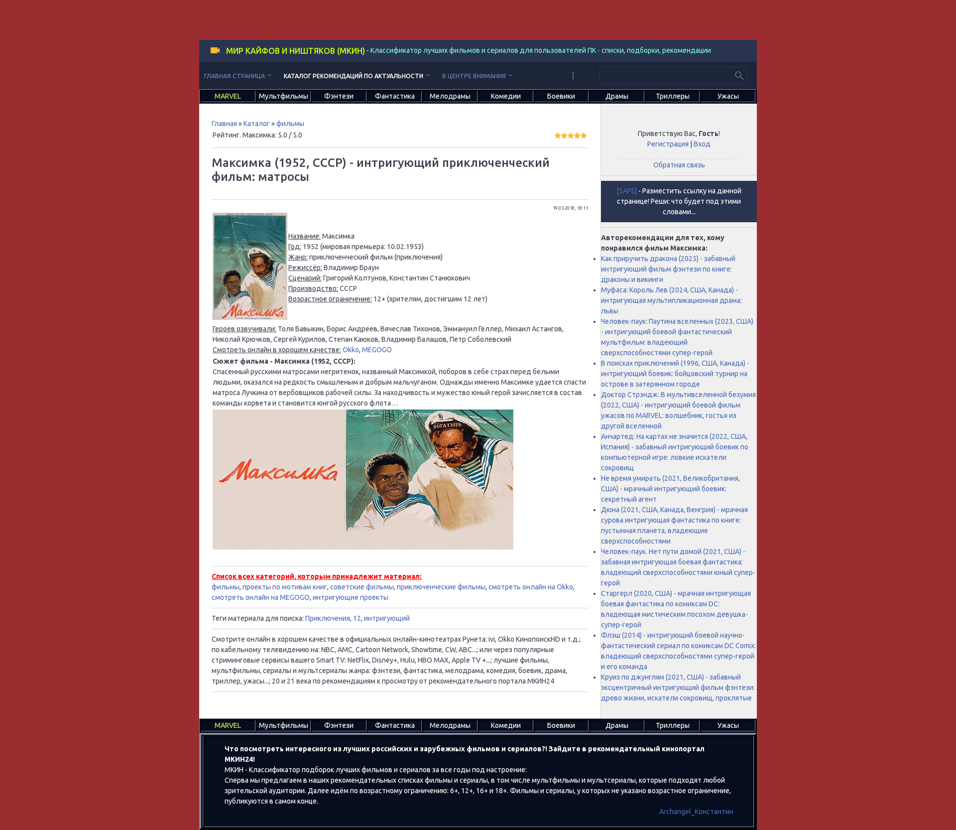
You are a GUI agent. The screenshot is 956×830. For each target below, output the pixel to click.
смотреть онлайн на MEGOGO (261, 597)
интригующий (387, 618)
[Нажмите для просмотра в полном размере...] (250, 317)
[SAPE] (626, 191)
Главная (224, 124)
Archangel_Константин (696, 812)
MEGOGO (377, 350)
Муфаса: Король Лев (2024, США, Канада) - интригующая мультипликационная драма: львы (671, 300)
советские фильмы (362, 587)
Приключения (327, 618)
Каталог (256, 124)
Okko (351, 350)
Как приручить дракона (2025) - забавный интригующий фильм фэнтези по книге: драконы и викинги (668, 269)
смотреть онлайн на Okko (530, 587)
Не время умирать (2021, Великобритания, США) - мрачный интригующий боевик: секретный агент (670, 488)
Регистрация (668, 144)
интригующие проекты (350, 597)
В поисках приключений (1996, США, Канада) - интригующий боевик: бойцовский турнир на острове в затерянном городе (675, 373)
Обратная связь (679, 165)
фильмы (290, 124)
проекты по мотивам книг (284, 587)
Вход (702, 144)
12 (357, 618)
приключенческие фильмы (441, 587)
